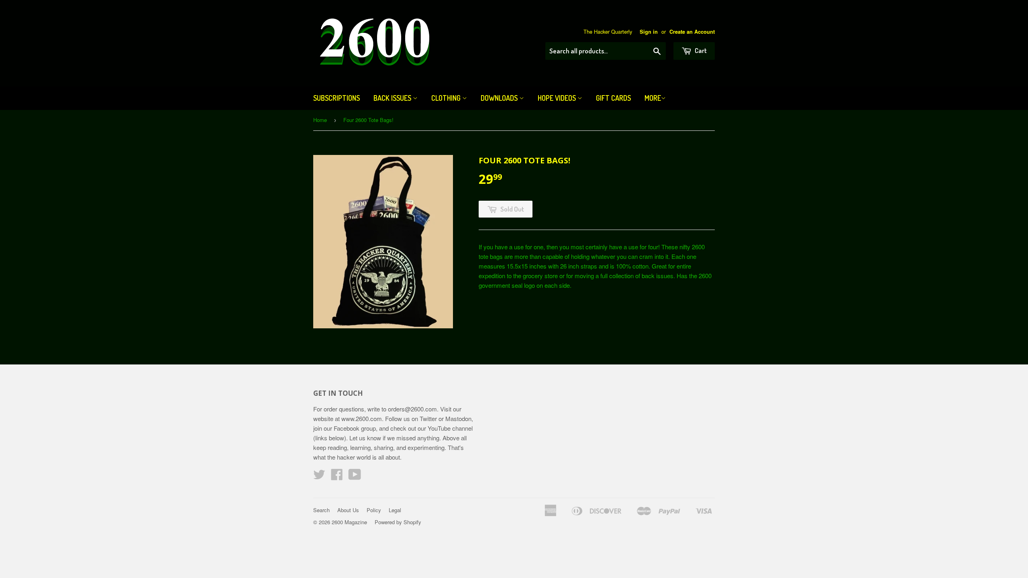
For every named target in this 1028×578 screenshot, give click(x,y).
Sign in (649, 31)
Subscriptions (336, 98)
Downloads (500, 98)
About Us (348, 510)
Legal (395, 510)
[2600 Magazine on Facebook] (337, 476)
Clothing (446, 98)
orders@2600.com (412, 409)
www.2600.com (361, 418)
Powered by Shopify (398, 522)
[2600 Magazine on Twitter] (319, 476)
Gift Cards (613, 98)
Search (321, 510)
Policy (374, 510)
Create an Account (692, 31)
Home (320, 120)
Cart (700, 50)
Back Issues (393, 98)
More (653, 98)
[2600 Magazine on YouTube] (355, 476)
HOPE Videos (557, 98)
